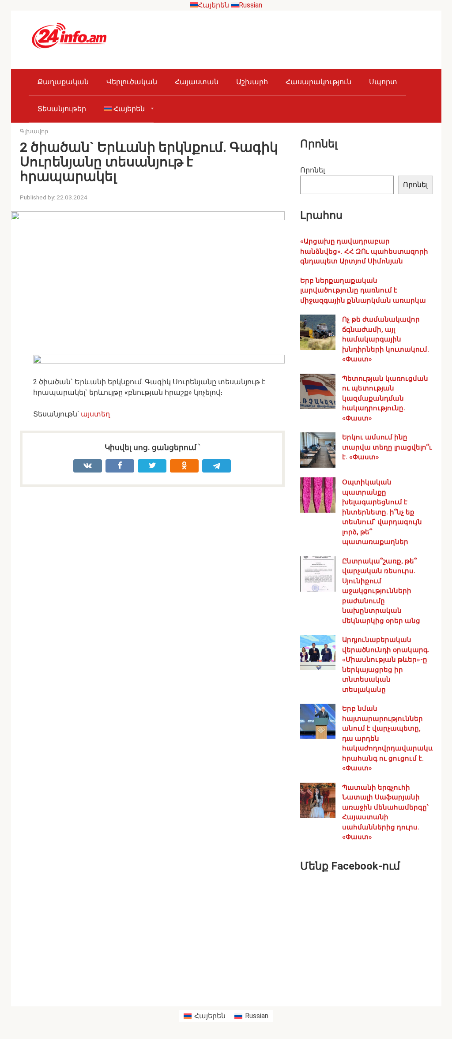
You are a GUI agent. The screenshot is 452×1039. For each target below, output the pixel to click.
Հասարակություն (318, 82)
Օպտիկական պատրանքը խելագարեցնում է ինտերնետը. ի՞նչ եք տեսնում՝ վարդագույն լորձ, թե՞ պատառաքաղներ (382, 512)
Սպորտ (383, 82)
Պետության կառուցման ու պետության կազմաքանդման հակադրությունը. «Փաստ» (385, 398)
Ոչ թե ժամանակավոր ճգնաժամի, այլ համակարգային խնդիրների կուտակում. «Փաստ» (385, 339)
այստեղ (95, 414)
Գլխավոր (34, 131)
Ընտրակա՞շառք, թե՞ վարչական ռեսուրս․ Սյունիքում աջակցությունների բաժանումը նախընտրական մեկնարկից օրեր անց (381, 591)
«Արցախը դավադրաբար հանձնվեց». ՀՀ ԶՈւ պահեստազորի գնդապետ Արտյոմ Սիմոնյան (364, 251)
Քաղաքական (63, 82)
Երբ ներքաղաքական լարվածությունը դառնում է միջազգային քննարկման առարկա (363, 290)
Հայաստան (196, 82)
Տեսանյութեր (62, 109)
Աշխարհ (252, 82)
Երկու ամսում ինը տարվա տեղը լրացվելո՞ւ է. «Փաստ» (387, 447)
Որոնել (312, 170)
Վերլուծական (131, 82)
